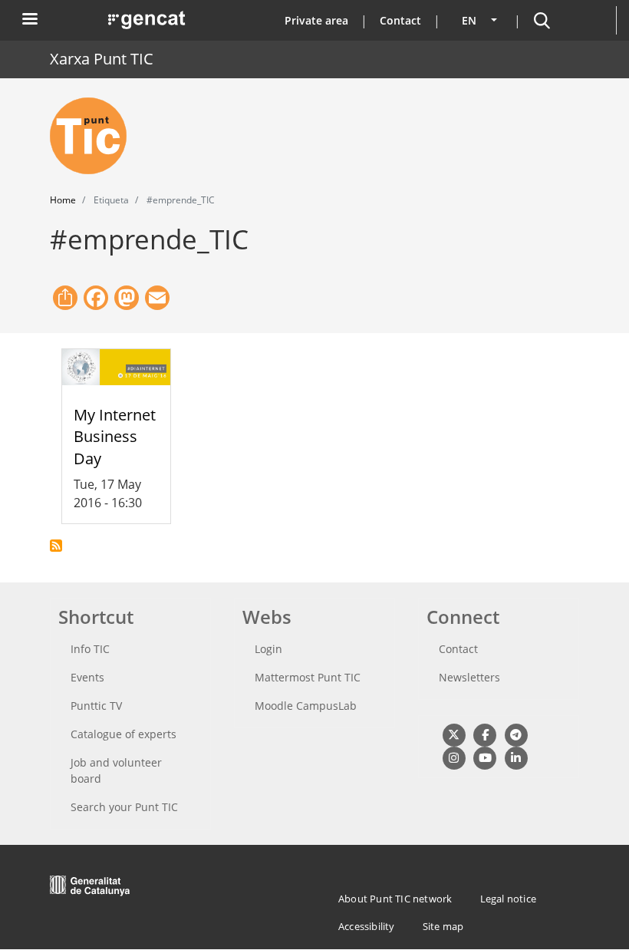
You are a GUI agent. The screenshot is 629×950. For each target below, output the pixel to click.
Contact (400, 20)
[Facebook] (484, 734)
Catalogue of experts (123, 734)
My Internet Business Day (115, 437)
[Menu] (29, 20)
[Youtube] (484, 757)
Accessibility (366, 926)
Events (87, 677)
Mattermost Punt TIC (308, 677)
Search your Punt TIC (124, 807)
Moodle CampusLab (306, 705)
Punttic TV (96, 705)
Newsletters (469, 677)
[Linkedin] (516, 757)
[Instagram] (454, 757)
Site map (443, 926)
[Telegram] (516, 734)
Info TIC (90, 649)
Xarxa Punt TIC (101, 58)
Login (268, 649)
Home (63, 199)
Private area (316, 20)
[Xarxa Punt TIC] (94, 135)
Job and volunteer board (116, 770)
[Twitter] (454, 734)
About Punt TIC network (395, 898)
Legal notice (508, 898)
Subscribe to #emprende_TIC (56, 545)
